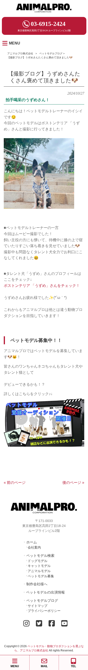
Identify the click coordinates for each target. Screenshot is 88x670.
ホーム (31, 542)
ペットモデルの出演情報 (45, 592)
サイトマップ (37, 606)
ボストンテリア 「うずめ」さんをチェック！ (42, 286)
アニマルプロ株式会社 (20, 53)
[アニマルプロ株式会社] (44, 14)
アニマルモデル (39, 571)
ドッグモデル (37, 561)
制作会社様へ (36, 584)
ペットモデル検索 (40, 556)
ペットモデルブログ (50, 53)
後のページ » (73, 483)
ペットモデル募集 (41, 576)
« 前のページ (15, 483)
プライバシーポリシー (44, 611)
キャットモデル (39, 566)
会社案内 (34, 547)
